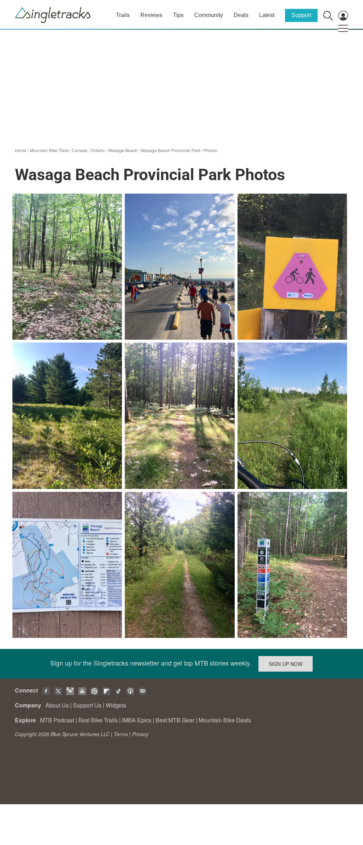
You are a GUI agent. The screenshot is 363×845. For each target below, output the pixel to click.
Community (208, 15)
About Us (57, 705)
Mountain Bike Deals (225, 720)
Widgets (116, 705)
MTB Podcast (57, 720)
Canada (80, 150)
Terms (121, 734)
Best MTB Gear (175, 720)
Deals (241, 15)
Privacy (140, 734)
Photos (210, 150)
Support (301, 15)
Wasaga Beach (123, 150)
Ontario (98, 150)
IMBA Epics (136, 720)
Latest (266, 15)
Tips (178, 15)
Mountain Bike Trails (49, 150)
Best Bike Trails (98, 720)
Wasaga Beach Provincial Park (170, 150)
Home (21, 150)
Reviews (151, 15)
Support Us (87, 705)
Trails (123, 15)
